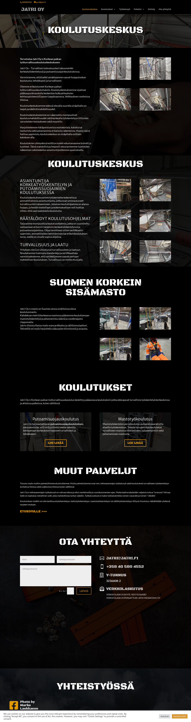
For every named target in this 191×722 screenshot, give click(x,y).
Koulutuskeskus (89, 9)
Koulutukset (107, 9)
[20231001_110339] (115, 262)
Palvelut (138, 9)
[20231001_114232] (155, 359)
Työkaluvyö (124, 9)
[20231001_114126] (115, 231)
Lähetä (84, 591)
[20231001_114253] (155, 109)
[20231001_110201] (115, 200)
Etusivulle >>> (33, 511)
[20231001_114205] (115, 328)
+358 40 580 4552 (125, 566)
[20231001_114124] (115, 359)
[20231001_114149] (155, 231)
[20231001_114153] (155, 200)
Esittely (151, 9)
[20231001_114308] (155, 79)
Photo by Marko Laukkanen (29, 705)
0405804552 (27, 2)
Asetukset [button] (165, 716)
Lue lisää (55, 443)
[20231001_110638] (155, 262)
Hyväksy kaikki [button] (180, 716)
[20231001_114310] (115, 79)
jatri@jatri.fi (122, 558)
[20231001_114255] (115, 109)
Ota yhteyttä (165, 9)
